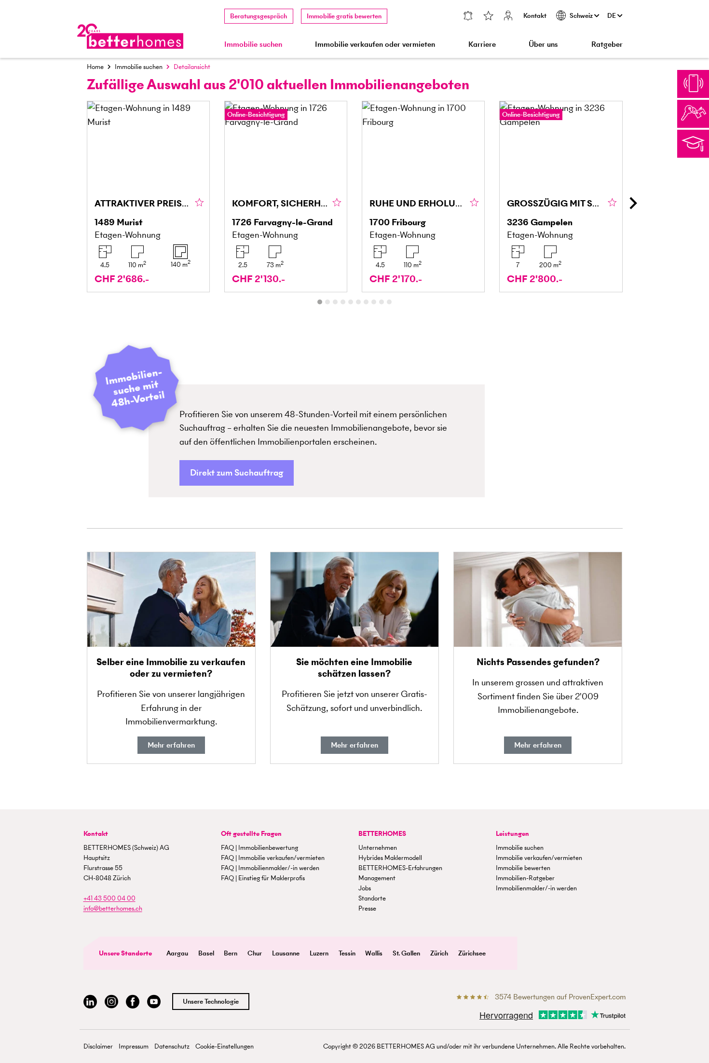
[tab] (319, 302)
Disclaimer (98, 1046)
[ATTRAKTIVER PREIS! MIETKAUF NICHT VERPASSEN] (148, 196)
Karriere (482, 44)
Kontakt (534, 15)
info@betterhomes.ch (112, 908)
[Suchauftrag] (467, 17)
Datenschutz (172, 1046)
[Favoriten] (488, 17)
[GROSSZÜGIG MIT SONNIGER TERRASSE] (561, 196)
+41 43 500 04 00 (109, 898)
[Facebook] (132, 1002)
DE (612, 15)
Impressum (134, 1046)
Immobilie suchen (139, 66)
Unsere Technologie (211, 1001)
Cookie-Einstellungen (224, 1046)
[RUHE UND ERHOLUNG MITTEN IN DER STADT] (423, 196)
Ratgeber (607, 44)
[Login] (508, 17)
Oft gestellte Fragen (251, 833)
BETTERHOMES (382, 833)
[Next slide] (633, 203)
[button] (236, 473)
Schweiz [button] (582, 15)
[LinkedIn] (90, 1002)
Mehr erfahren (171, 745)
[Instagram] (111, 1002)
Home (95, 66)
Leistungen (512, 833)
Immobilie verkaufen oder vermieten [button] (375, 44)
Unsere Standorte (125, 953)
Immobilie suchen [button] (253, 44)
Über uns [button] (543, 44)
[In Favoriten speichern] (199, 203)
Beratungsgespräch (258, 16)
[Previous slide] (77, 203)
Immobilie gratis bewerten (344, 16)
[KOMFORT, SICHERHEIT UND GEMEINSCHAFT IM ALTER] (286, 196)
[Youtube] (153, 1002)
